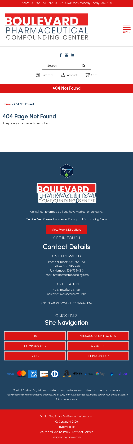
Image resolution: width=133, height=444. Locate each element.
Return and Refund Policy (54, 432)
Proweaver (74, 437)
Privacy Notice (66, 426)
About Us (98, 346)
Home (7, 104)
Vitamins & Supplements (98, 336)
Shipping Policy (98, 356)
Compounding (35, 346)
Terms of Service (82, 432)
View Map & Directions (66, 229)
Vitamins (48, 75)
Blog (35, 356)
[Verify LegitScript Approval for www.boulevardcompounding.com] (66, 166)
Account (72, 75)
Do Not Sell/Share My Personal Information (66, 416)
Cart (94, 75)
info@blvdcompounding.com (71, 275)
